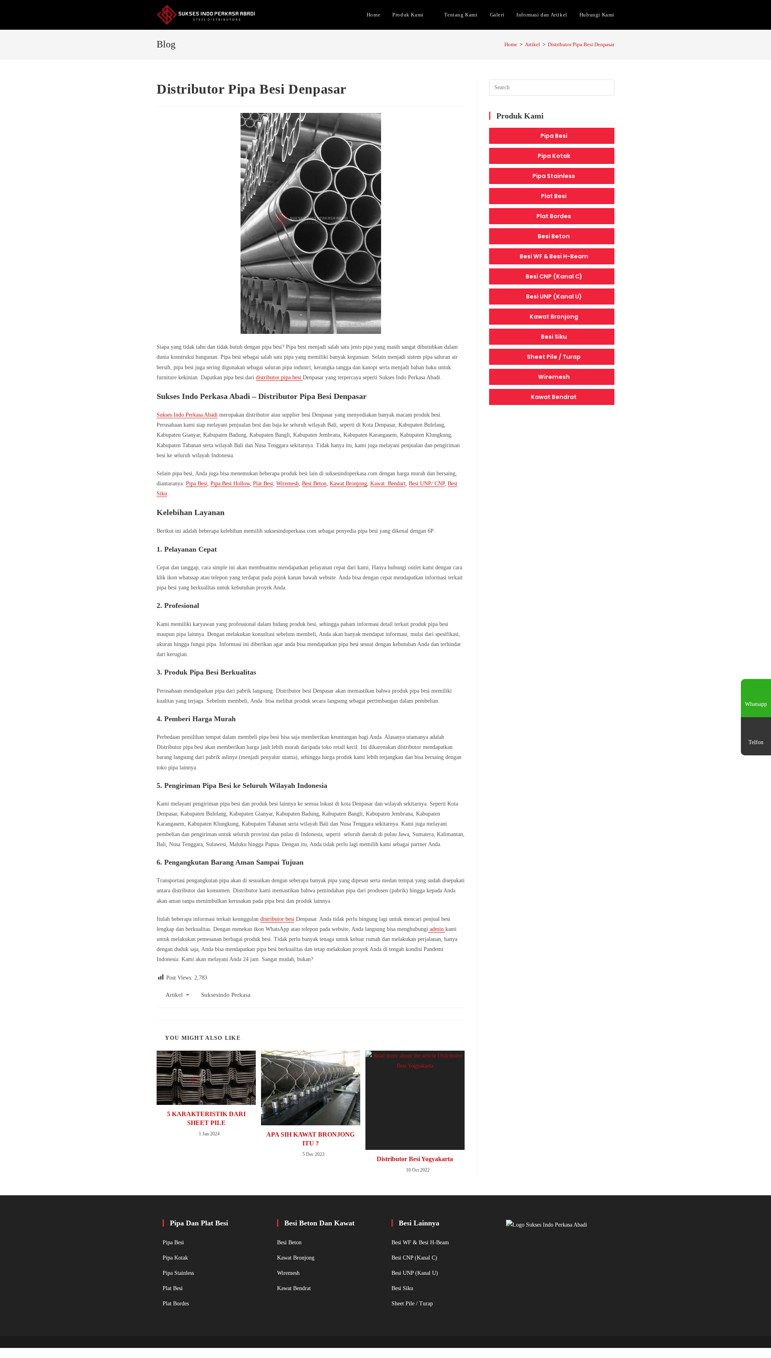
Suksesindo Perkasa (226, 995)
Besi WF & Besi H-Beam (554, 256)
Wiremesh (287, 484)
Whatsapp (756, 704)
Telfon (756, 742)
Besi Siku (554, 337)
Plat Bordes (553, 216)
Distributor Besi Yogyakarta (415, 1159)
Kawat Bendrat (554, 397)
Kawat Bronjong (348, 484)
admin (436, 929)
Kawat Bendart (388, 484)
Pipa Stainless (553, 176)
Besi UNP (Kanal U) (554, 296)
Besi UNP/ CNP (427, 484)
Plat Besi (263, 484)
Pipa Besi (196, 484)
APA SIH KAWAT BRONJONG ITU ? (310, 1139)
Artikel (174, 995)
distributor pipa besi (279, 377)
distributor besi (277, 919)
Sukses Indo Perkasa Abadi (187, 415)
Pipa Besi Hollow (230, 484)
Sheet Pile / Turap (554, 357)
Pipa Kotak (554, 156)
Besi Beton (314, 484)
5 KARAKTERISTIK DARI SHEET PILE (206, 1118)
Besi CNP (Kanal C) (554, 276)
